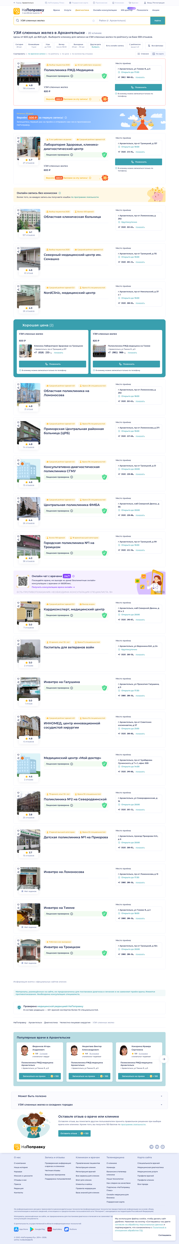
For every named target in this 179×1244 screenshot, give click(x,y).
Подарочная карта (115, 1202)
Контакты (18, 1192)
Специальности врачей (148, 1163)
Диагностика (82, 10)
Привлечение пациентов (88, 1163)
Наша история (21, 1167)
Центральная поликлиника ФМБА (72, 505)
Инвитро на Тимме (59, 908)
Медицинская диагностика (150, 1167)
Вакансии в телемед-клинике (117, 1173)
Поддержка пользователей (58, 1179)
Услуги (67, 10)
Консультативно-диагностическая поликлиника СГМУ (72, 469)
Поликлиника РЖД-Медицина (68, 70)
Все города (142, 1184)
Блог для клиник (84, 1180)
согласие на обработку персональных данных (139, 1224)
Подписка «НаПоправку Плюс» (118, 1188)
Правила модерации (86, 1188)
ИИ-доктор (127, 10)
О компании (20, 1163)
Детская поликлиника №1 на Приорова (76, 837)
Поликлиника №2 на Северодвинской (75, 799)
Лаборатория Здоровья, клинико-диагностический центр (71, 147)
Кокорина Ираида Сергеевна (141, 1048)
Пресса (17, 1184)
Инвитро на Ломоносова (64, 872)
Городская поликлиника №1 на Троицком (69, 545)
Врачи (56, 10)
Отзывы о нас (20, 1180)
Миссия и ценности (23, 1176)
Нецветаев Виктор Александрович (92, 1048)
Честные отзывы (52, 1170)
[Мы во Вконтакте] (157, 1147)
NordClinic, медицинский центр (69, 293)
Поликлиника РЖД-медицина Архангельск (37, 1063)
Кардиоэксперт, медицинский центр (74, 609)
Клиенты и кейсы (84, 1184)
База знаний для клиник (87, 1192)
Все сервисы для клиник (87, 1176)
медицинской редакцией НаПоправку (60, 1006)
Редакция (18, 1188)
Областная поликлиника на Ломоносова (66, 393)
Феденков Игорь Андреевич (41, 1048)
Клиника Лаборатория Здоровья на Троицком (58, 346)
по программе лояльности (85, 197)
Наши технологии (115, 1179)
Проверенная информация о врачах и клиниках (58, 1164)
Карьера (18, 1171)
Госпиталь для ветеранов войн (69, 647)
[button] (55, 21)
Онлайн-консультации (105, 10)
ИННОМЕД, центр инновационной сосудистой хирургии (72, 725)
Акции (155, 10)
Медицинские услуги (147, 1171)
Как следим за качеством (118, 1183)
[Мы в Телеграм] (151, 1147)
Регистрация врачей (86, 1171)
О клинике (112, 1163)
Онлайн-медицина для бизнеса (118, 1196)
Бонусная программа (55, 1174)
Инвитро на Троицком (62, 947)
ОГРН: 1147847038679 (23, 1240)
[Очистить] (93, 21)
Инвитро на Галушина (62, 682)
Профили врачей (145, 1176)
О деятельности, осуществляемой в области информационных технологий (47, 1224)
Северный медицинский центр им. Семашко (72, 257)
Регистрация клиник (86, 1167)
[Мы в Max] (163, 1147)
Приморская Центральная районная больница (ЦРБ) (74, 431)
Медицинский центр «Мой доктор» (72, 758)
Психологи (142, 10)
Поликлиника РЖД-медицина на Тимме (129, 346)
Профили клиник (145, 1180)
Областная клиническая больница (72, 217)
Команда (111, 1167)
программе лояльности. (133, 1124)
